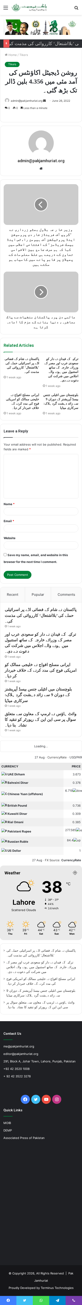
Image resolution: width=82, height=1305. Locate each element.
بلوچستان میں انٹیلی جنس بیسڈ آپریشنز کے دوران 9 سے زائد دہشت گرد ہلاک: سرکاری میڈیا (38, 695)
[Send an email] (44, 100)
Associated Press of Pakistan (24, 1138)
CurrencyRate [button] (71, 860)
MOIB (7, 1123)
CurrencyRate (57, 757)
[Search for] (76, 9)
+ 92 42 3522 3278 (17, 1076)
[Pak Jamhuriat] (29, 7)
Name (9, 504)
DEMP (7, 1130)
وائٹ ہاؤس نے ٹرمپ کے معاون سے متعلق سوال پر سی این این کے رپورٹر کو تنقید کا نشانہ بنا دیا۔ (41, 719)
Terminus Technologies (57, 1288)
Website (9, 538)
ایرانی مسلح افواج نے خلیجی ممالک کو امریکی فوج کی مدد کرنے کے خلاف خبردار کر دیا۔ (41, 670)
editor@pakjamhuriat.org (20, 1054)
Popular (38, 594)
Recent (12, 594)
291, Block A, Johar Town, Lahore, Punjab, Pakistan (39, 1061)
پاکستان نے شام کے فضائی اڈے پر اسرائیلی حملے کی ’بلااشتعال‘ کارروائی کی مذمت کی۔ (41, 615)
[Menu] (5, 9)
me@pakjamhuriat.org (18, 1046)
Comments (66, 594)
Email (9, 521)
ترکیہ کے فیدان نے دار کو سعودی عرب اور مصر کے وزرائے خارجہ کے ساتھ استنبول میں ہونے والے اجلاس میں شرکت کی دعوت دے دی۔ (41, 967)
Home (12, 55)
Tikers (23, 55)
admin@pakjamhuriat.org (26, 100)
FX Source (52, 860)
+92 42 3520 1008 (16, 1069)
